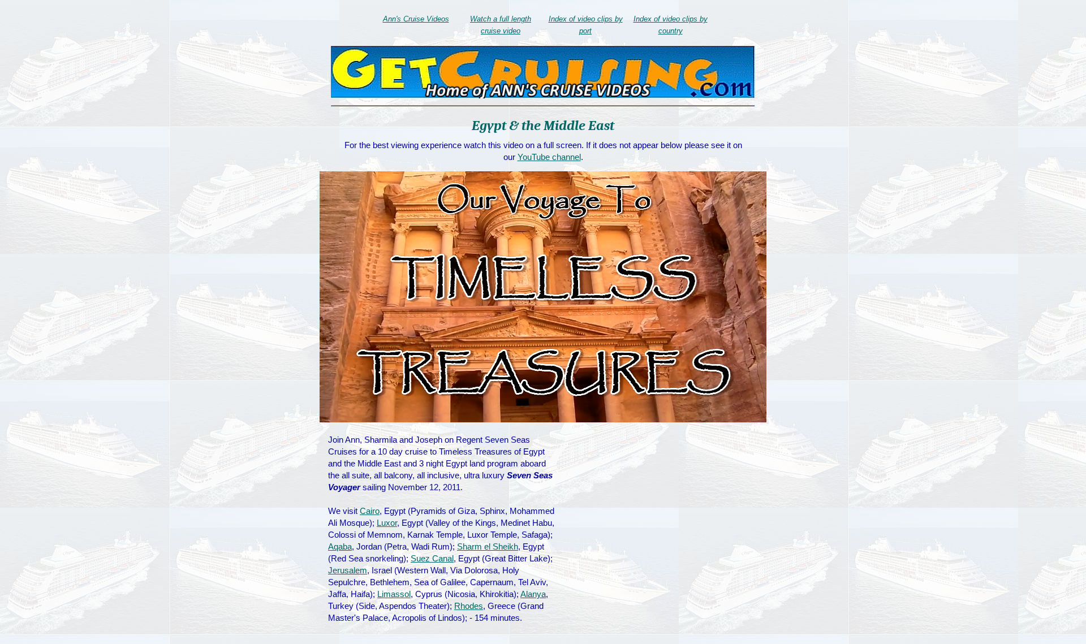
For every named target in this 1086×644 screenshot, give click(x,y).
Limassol (394, 594)
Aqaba (340, 546)
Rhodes (468, 606)
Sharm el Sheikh (487, 546)
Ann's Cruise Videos (416, 19)
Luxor (387, 523)
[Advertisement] (666, 515)
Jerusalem (347, 570)
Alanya (533, 594)
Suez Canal (432, 558)
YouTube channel (549, 157)
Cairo (370, 511)
